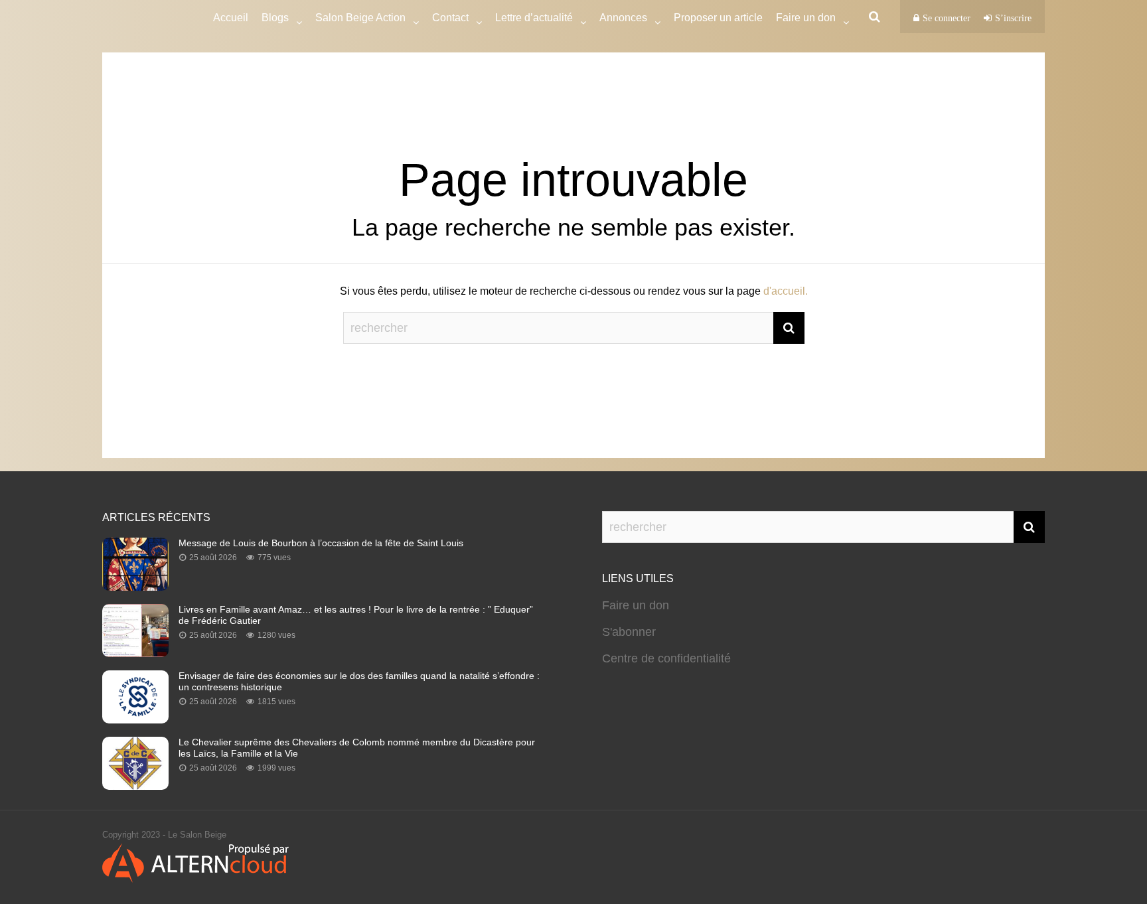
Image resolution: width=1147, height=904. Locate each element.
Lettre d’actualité (534, 17)
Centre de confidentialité (666, 658)
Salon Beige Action (360, 17)
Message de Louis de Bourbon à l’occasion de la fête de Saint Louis (321, 543)
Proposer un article (718, 17)
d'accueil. (785, 291)
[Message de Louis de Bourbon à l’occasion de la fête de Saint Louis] (135, 586)
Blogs (275, 17)
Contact (450, 17)
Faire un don (635, 605)
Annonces (623, 17)
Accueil (230, 17)
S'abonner (629, 632)
